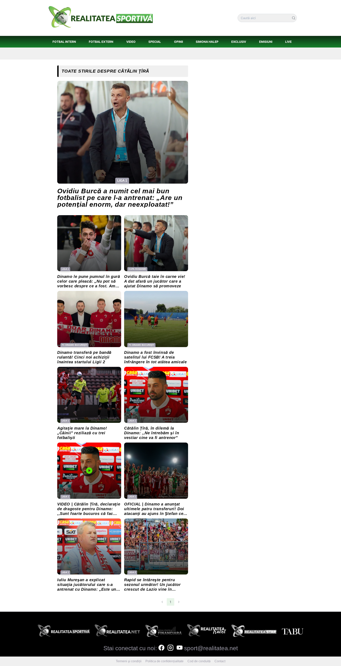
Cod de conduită (199, 661)
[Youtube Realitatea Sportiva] (179, 648)
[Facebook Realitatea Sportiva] (161, 648)
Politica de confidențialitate (164, 661)
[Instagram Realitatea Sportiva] (170, 648)
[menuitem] (64, 42)
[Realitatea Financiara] (163, 632)
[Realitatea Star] (254, 632)
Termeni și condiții (128, 661)
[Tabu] (292, 632)
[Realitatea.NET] (117, 632)
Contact (220, 661)
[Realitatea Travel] (207, 632)
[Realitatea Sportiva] (63, 632)
